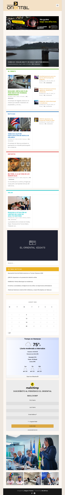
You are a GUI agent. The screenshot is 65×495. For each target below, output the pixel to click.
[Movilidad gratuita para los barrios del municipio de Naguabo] (36, 77)
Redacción (15, 64)
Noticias (24, 139)
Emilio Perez (12, 177)
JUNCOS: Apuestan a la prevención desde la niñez (47, 119)
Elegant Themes (28, 490)
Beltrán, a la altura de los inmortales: (19, 175)
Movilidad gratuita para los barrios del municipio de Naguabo (47, 77)
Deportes (25, 177)
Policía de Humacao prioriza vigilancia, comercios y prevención (47, 90)
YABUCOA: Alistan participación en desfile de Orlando (18, 135)
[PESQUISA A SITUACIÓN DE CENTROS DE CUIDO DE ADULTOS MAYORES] (19, 203)
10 (56, 37)
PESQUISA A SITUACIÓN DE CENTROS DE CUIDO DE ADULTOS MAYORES (17, 214)
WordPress (45, 490)
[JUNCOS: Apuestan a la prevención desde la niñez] (36, 120)
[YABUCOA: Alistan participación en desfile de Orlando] (19, 124)
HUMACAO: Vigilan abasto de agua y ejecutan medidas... (29, 62)
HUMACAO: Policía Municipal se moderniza (47, 102)
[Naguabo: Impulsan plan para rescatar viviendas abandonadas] (19, 82)
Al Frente (28, 64)
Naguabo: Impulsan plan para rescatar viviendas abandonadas (18, 93)
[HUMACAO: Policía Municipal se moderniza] (36, 102)
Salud (28, 217)
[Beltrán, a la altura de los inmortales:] (19, 164)
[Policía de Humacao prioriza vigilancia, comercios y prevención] (36, 90)
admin (10, 96)
